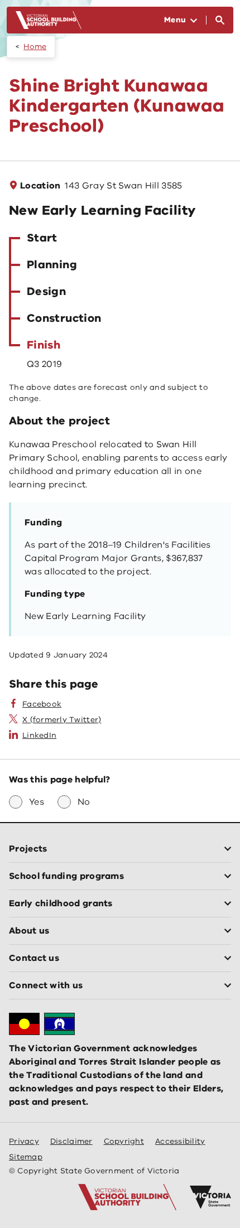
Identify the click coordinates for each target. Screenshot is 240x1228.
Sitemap (25, 1157)
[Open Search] (220, 20)
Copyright (124, 1141)
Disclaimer (71, 1141)
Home (34, 46)
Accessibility (180, 1141)
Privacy (24, 1141)
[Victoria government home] (210, 1197)
